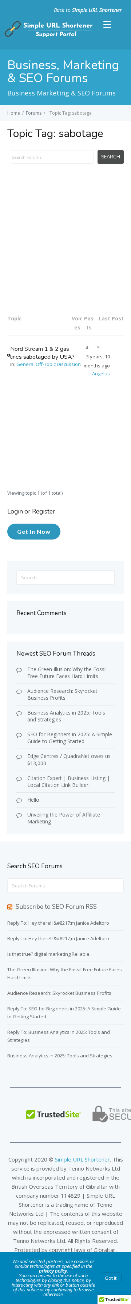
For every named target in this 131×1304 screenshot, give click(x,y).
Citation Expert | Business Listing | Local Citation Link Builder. (68, 781)
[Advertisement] (65, 243)
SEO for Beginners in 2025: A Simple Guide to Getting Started (69, 738)
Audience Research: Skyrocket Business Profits (62, 694)
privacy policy (53, 1270)
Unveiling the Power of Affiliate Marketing (63, 818)
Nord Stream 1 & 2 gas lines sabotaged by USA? (42, 353)
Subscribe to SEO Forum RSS (56, 907)
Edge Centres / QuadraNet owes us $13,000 (69, 759)
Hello (33, 799)
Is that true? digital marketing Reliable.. (49, 954)
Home (13, 113)
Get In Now (34, 531)
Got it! (111, 1278)
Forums (33, 113)
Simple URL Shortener (97, 10)
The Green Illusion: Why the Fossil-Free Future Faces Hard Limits (67, 672)
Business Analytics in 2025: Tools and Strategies (66, 716)
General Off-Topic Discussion (48, 364)
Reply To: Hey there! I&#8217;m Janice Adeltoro (58, 923)
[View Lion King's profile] (8, 355)
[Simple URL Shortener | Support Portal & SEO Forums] (47, 35)
